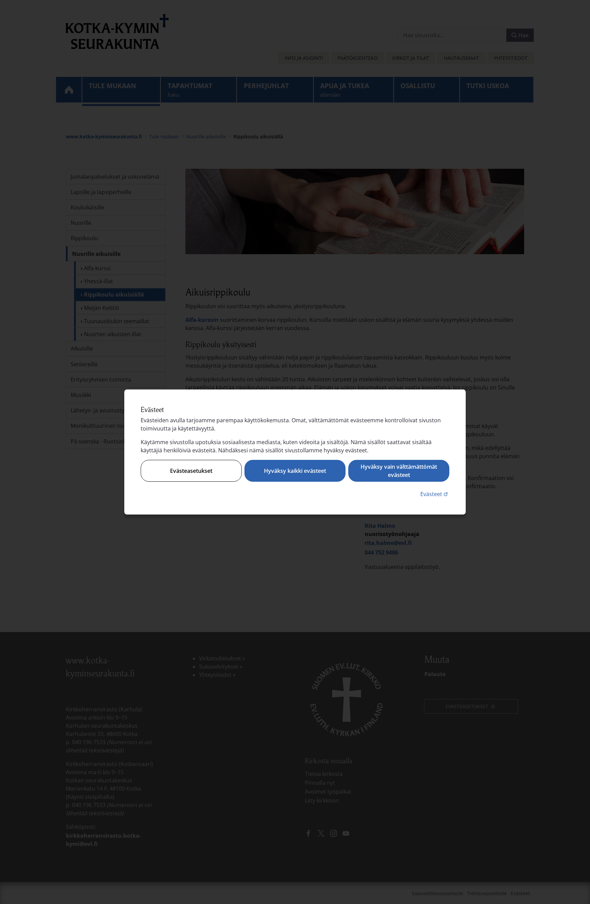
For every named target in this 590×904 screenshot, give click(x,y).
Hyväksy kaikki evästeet (295, 471)
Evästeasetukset (191, 471)
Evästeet (434, 494)
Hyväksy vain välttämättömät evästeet (399, 471)
